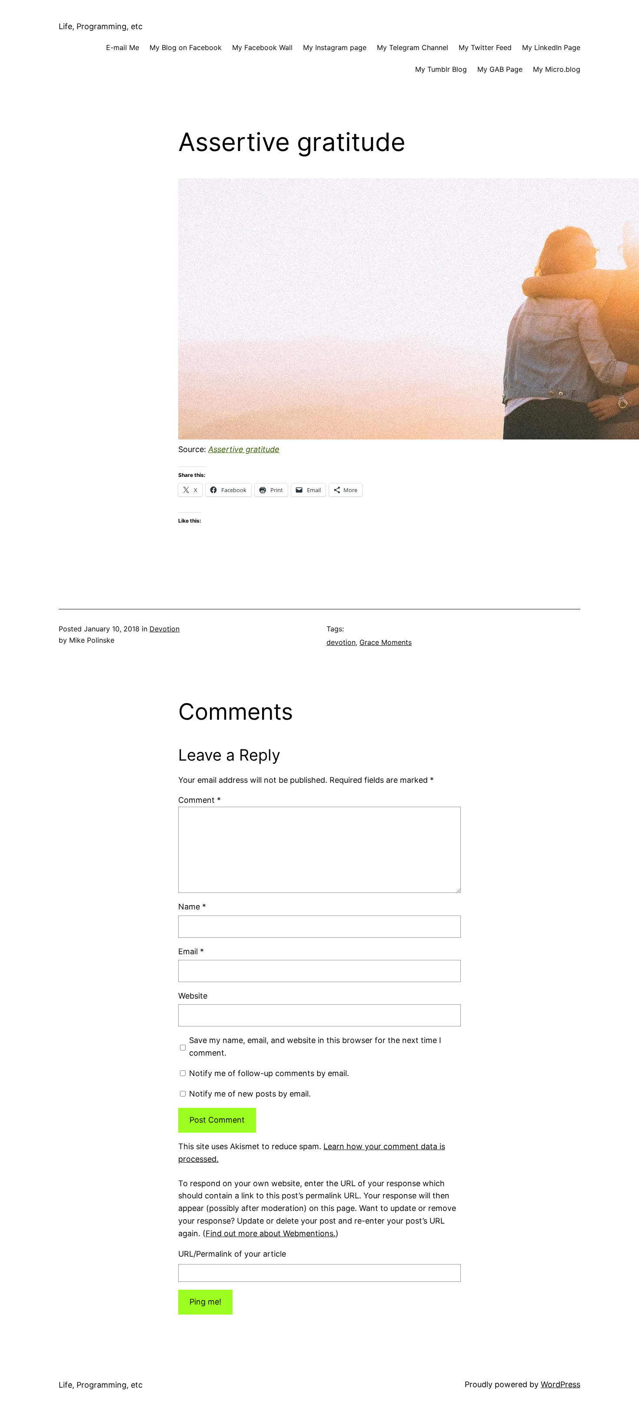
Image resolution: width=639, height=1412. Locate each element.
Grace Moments (385, 642)
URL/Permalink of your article (232, 1253)
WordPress (560, 1384)
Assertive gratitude (244, 449)
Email (191, 951)
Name (192, 906)
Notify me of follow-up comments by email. (269, 1073)
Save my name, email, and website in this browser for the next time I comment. (315, 1046)
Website (192, 995)
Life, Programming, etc (101, 26)
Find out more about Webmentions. (271, 1233)
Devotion (165, 628)
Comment (199, 800)
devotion (341, 642)
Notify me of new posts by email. (250, 1093)
